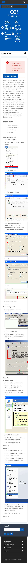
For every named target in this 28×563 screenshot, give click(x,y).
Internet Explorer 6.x (13, 127)
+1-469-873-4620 (8, 39)
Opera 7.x (10, 132)
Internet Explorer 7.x (13, 125)
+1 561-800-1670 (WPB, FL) (17, 39)
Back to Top (6, 304)
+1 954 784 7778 (18, 30)
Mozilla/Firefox (11, 130)
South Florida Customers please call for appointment (18, 24)
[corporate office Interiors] (14, 13)
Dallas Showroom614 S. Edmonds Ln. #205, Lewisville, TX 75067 (8, 25)
